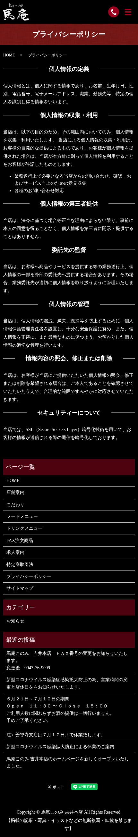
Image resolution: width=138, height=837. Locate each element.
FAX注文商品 (19, 540)
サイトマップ (19, 588)
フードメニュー (22, 516)
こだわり (15, 504)
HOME (9, 55)
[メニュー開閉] (128, 12)
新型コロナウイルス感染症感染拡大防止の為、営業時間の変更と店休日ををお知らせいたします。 (67, 683)
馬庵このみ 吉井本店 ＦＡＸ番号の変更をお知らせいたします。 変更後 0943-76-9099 (67, 660)
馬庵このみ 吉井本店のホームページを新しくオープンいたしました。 (67, 762)
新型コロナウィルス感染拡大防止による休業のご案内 (60, 746)
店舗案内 (15, 492)
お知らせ (15, 621)
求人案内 (15, 552)
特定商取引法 (19, 564)
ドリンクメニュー (24, 528)
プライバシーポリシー (28, 576)
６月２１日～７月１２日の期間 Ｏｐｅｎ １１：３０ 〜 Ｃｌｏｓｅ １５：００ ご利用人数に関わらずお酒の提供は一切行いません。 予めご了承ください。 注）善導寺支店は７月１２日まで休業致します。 (60, 717)
